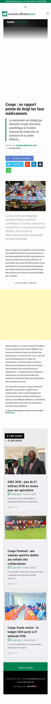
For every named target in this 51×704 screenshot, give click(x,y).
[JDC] (18, 14)
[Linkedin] (33, 164)
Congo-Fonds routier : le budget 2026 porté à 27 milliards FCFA (23, 632)
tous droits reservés (25, 682)
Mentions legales (25, 668)
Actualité (21, 22)
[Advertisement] (25, 66)
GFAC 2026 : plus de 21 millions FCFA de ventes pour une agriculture (23, 486)
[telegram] (40, 164)
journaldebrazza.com (26, 145)
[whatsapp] (8, 170)
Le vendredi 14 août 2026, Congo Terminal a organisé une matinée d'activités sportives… (25, 575)
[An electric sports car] (25, 460)
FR (25, 7)
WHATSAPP (10, 413)
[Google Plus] (27, 164)
